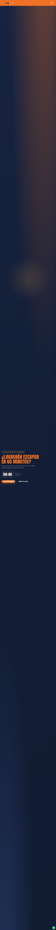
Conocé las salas (23, 481)
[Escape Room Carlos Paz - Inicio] (9, 3)
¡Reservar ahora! (8, 481)
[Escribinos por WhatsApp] (53, 927)
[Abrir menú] (52, 3)
